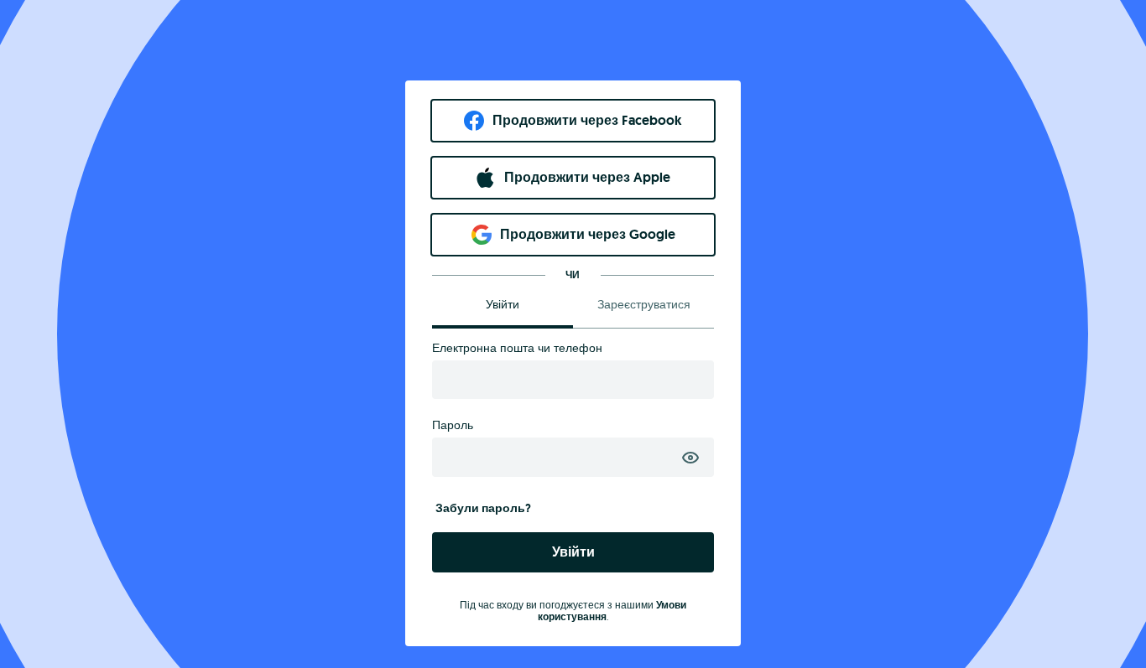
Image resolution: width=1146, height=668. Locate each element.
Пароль (452, 425)
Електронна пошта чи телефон (517, 348)
